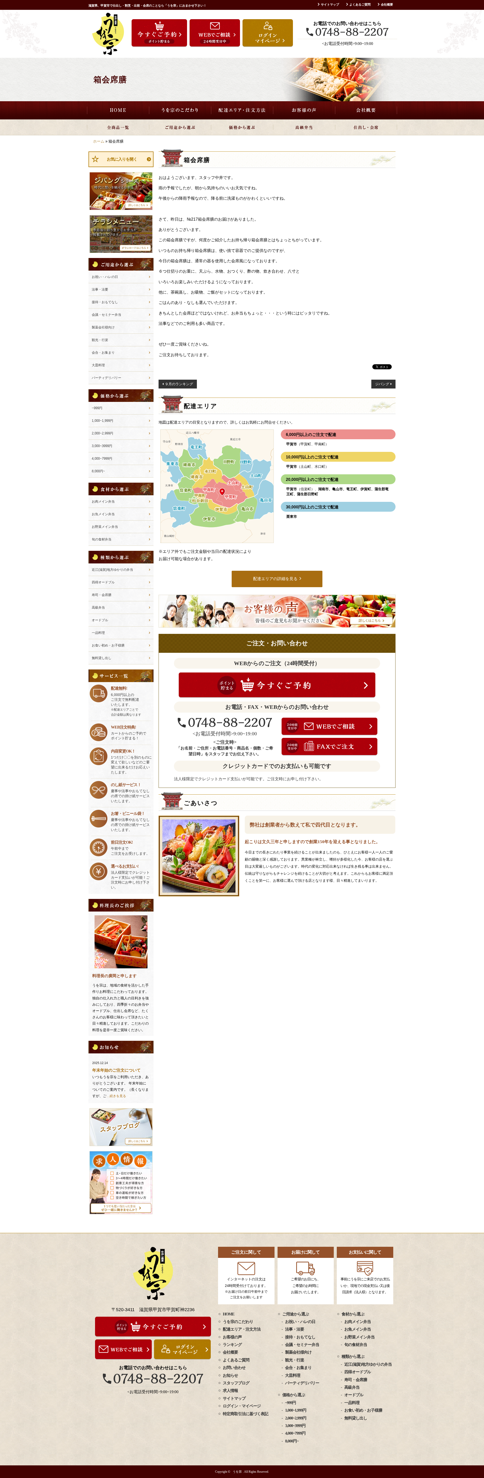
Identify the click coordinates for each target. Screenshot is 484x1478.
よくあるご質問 (360, 4)
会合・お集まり (103, 352)
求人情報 (230, 1390)
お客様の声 (304, 110)
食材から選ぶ (353, 1314)
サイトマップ (330, 4)
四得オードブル (103, 582)
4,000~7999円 (102, 458)
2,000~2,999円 (102, 433)
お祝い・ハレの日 (105, 277)
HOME (118, 110)
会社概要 (387, 4)
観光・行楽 (100, 340)
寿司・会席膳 (101, 595)
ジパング (382, 384)
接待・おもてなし (105, 302)
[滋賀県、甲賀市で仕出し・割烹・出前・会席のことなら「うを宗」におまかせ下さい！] (108, 33)
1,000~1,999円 (102, 421)
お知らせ (230, 1375)
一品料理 (98, 633)
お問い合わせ (234, 1367)
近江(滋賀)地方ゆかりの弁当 (112, 570)
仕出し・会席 (366, 127)
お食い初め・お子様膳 (108, 645)
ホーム (98, 141)
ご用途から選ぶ (180, 127)
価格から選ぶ (242, 127)
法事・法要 (100, 289)
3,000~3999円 (102, 446)
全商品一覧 (118, 127)
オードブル (100, 620)
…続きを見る (116, 1096)
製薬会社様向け (103, 327)
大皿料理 (98, 365)
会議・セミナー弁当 (106, 315)
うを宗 (237, 1471)
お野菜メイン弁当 (105, 527)
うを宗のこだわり (180, 110)
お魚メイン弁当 (103, 514)
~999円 (97, 408)
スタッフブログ (236, 1383)
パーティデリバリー (106, 378)
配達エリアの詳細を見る (275, 579)
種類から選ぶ (353, 1356)
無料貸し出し (101, 658)
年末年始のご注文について (116, 1070)
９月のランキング (179, 384)
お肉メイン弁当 (103, 501)
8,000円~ (98, 471)
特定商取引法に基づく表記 (245, 1414)
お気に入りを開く (122, 159)
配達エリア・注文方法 (242, 110)
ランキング (232, 1344)
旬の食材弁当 (101, 539)
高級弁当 (304, 127)
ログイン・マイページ (242, 1406)
